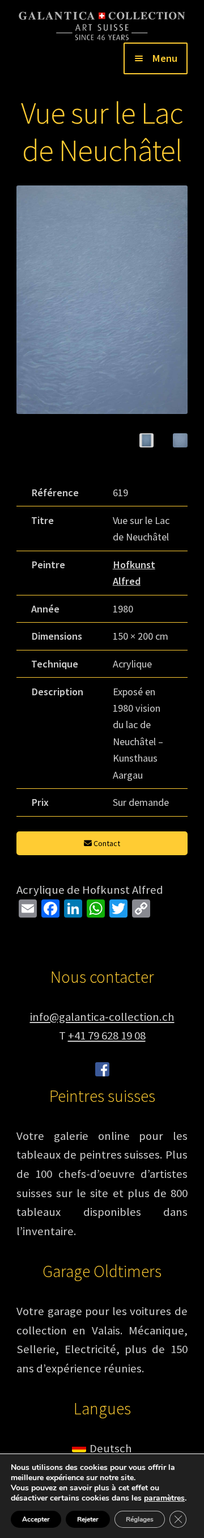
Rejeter (88, 1519)
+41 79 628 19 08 (107, 1035)
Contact (106, 843)
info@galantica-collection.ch (102, 1016)
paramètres (164, 1498)
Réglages (140, 1519)
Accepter (36, 1519)
